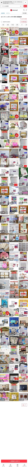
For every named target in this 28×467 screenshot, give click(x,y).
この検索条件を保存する (14, 461)
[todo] (26, 10)
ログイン (8, 13)
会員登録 (3, 13)
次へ (24, 405)
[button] (24, 10)
